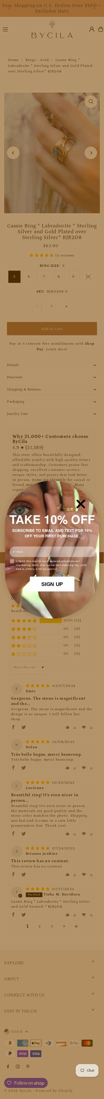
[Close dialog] (80, 503)
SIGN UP (52, 584)
